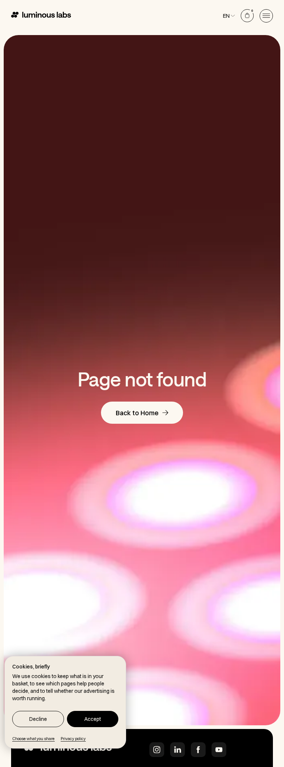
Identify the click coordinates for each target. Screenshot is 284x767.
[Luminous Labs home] (68, 749)
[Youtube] (219, 749)
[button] (266, 16)
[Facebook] (198, 749)
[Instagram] (156, 749)
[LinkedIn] (177, 749)
